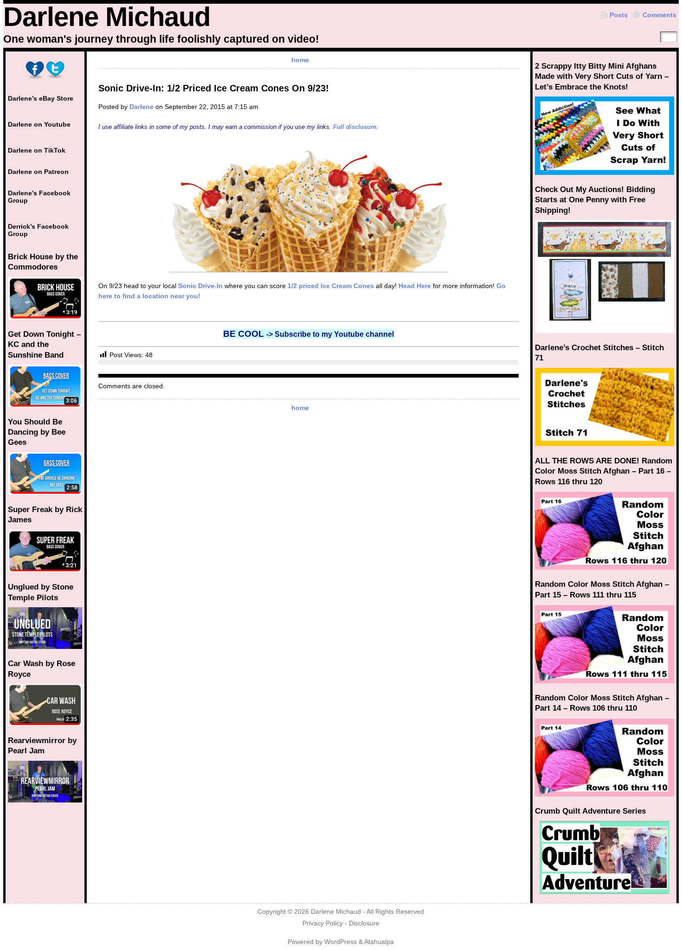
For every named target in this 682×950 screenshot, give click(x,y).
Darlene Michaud (106, 17)
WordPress (340, 941)
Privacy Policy (322, 923)
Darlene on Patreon (38, 171)
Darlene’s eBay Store (40, 98)
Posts (619, 15)
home (300, 60)
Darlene (141, 106)
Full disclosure (354, 126)
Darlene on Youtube (39, 124)
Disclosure (364, 923)
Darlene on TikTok (36, 150)
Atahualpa (379, 941)
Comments (659, 15)
